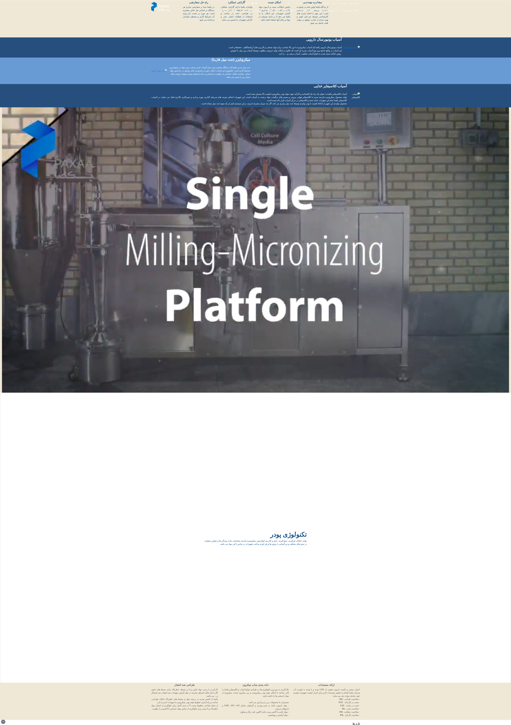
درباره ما (343, 3)
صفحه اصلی (354, 3)
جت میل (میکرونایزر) (328, 10)
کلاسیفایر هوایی (307, 10)
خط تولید (326, 3)
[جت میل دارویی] (159, 70)
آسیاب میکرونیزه (351, 10)
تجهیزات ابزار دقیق (228, 10)
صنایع (335, 3)
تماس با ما (298, 3)
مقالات (317, 3)
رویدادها (308, 3)
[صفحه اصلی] (256, 3)
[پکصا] (160, 6)
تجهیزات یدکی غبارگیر (251, 10)
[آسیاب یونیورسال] (351, 47)
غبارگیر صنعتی (273, 10)
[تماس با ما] (253, 3)
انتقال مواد (290, 10)
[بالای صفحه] (3, 722)
